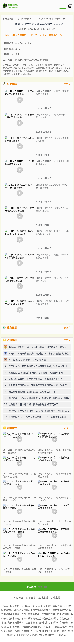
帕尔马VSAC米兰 (23, 43)
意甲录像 (25, 19)
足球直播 (55, 597)
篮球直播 (43, 597)
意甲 (17, 54)
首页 (17, 19)
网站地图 (18, 597)
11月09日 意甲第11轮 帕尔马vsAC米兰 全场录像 (49, 19)
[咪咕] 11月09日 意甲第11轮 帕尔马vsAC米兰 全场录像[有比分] (33, 35)
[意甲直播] (10, 8)
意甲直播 (42, 587)
